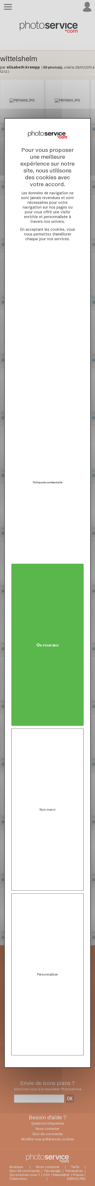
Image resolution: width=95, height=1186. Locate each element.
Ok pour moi (47, 644)
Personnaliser (47, 974)
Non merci (47, 810)
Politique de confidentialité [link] (47, 482)
